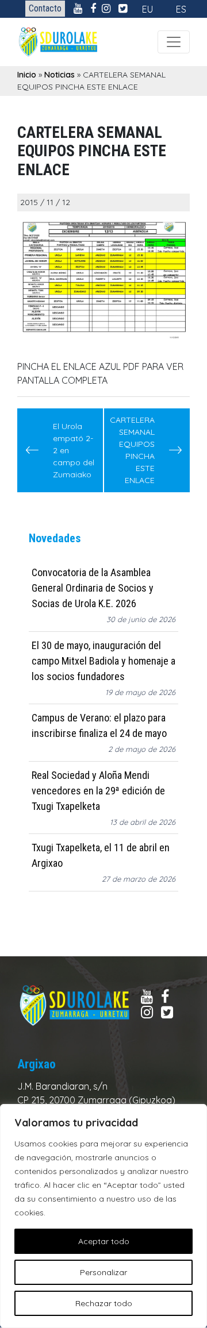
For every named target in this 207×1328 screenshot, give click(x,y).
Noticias (59, 75)
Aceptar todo (103, 1241)
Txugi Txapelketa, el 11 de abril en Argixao (101, 855)
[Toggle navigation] (174, 41)
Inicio (26, 75)
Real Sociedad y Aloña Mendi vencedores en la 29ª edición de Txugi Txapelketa (98, 790)
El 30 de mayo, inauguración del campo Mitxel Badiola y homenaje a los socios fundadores (103, 660)
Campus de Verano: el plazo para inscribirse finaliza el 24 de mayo (99, 725)
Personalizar (103, 1272)
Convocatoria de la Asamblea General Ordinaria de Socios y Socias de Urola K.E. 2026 (93, 587)
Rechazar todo (103, 1303)
